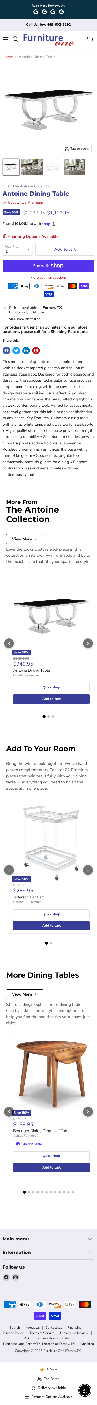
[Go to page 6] (46, 1192)
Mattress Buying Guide (52, 1338)
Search (15, 1327)
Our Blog (87, 1344)
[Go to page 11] (68, 1192)
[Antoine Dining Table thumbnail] (11, 167)
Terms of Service (41, 1333)
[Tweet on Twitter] (16, 350)
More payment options (48, 278)
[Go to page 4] (37, 1192)
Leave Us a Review (74, 1333)
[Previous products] (9, 643)
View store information (24, 319)
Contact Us (53, 1327)
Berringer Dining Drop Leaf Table (41, 1130)
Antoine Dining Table (31, 670)
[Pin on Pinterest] (36, 350)
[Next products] (88, 643)
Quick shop (51, 687)
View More (22, 539)
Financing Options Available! (32, 236)
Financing (75, 1327)
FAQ (26, 1338)
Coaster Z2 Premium (25, 202)
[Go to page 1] (44, 716)
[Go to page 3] (53, 716)
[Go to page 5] (42, 1192)
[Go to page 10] (64, 1192)
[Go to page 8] (55, 1192)
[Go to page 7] (51, 1192)
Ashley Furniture (24, 1136)
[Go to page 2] (48, 716)
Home (8, 57)
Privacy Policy (13, 1333)
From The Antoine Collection (27, 186)
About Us (33, 1327)
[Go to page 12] (73, 1192)
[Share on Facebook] (6, 350)
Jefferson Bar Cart (28, 897)
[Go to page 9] (59, 1192)
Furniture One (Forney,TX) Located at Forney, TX (39, 1344)
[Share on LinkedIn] (26, 350)
